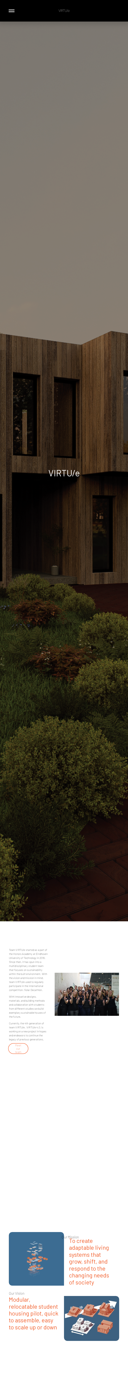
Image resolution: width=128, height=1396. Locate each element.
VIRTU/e (64, 11)
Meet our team (18, 1049)
